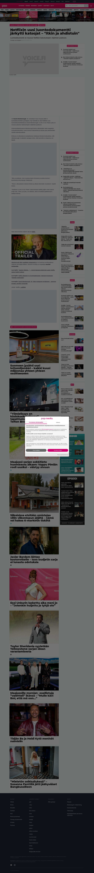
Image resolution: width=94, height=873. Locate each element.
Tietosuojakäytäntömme (62, 454)
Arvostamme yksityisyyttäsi (36, 422)
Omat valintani (36, 450)
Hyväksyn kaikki (58, 450)
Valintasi (58, 422)
